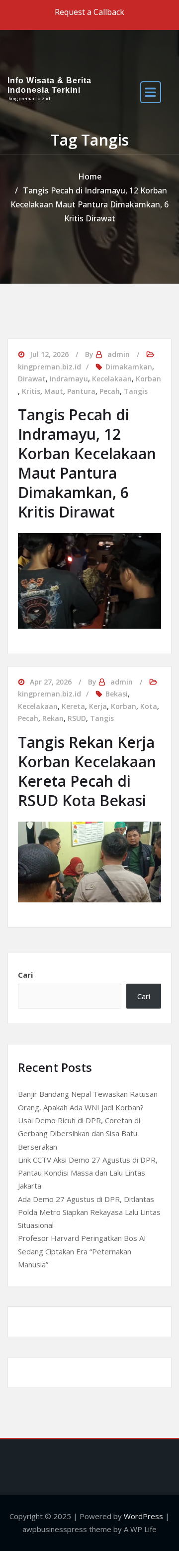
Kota (148, 706)
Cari (25, 975)
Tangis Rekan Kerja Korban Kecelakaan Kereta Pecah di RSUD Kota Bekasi (87, 771)
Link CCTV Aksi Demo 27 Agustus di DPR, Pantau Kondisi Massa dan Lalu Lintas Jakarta (88, 1173)
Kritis (31, 391)
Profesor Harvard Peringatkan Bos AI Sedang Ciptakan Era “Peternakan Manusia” (82, 1251)
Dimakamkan (128, 366)
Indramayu (69, 378)
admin (118, 354)
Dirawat (32, 378)
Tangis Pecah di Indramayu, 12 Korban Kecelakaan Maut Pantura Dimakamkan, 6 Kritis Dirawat (89, 204)
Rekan (53, 718)
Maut (53, 391)
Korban (148, 378)
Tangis (136, 391)
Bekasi (116, 693)
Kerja (98, 706)
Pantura (81, 391)
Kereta (73, 706)
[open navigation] (151, 92)
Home (89, 176)
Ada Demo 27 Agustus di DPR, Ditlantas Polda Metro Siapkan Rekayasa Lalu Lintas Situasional (89, 1212)
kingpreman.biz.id (49, 366)
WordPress (143, 1516)
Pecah (109, 391)
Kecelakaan (112, 378)
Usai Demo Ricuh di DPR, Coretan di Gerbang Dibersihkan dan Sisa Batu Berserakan (79, 1133)
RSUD (77, 718)
